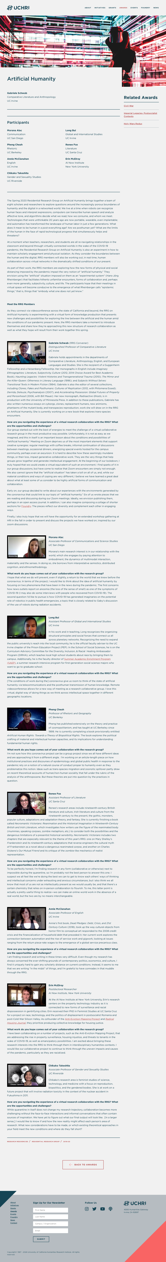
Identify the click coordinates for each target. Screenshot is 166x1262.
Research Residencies (17, 1141)
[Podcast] (110, 1210)
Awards (123, 8)
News (156, 8)
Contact (13, 1223)
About (88, 8)
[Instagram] (87, 1210)
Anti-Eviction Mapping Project (82, 1019)
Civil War (129, 106)
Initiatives (99, 8)
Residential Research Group (46, 1141)
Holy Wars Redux (133, 124)
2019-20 (66, 1141)
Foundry (145, 8)
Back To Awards (85, 1164)
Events (134, 8)
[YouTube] (102, 1210)
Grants (112, 8)
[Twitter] (94, 1210)
